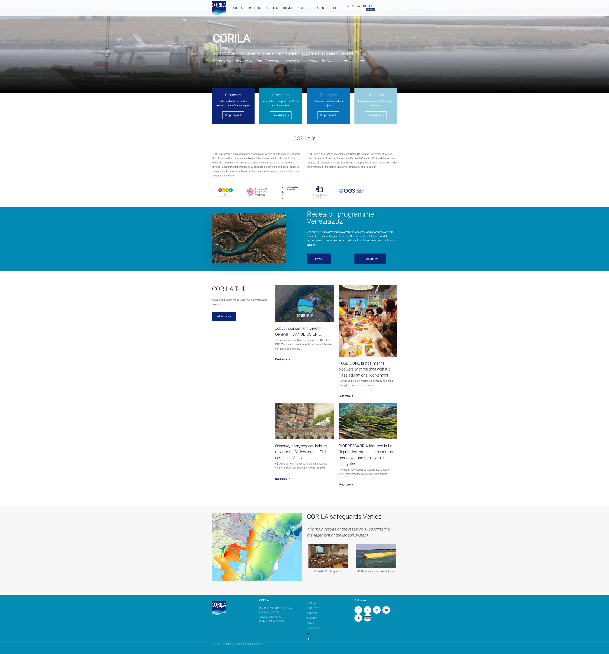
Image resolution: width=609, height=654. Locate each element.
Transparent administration (237, 643)
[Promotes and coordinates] (233, 106)
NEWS (310, 623)
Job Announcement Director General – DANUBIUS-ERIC (298, 331)
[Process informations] (280, 106)
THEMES (312, 618)
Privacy (216, 643)
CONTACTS (313, 628)
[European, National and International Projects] (328, 106)
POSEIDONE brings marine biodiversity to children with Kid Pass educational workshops (365, 369)
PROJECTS (313, 608)
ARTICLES (312, 613)
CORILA (311, 603)
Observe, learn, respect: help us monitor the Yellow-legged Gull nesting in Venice (301, 452)
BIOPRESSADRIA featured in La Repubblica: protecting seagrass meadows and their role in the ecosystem (366, 455)
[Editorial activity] (375, 106)
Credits (258, 643)
